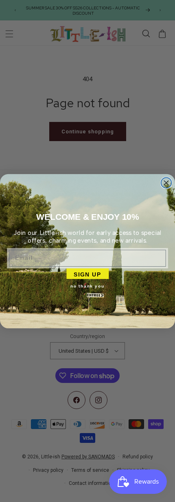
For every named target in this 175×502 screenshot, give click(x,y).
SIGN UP (88, 273)
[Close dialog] (166, 182)
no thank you (87, 285)
